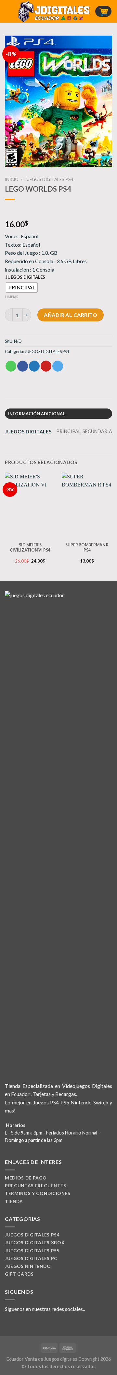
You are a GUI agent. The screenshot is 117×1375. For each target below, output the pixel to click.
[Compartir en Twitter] (34, 366)
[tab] (58, 413)
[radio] (21, 287)
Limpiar (12, 297)
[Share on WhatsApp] (11, 366)
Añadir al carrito (70, 315)
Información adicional (36, 413)
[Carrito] (103, 11)
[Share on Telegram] (57, 366)
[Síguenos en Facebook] (8, 1324)
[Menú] (9, 11)
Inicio (12, 179)
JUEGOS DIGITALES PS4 (49, 179)
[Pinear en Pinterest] (46, 366)
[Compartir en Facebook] (22, 366)
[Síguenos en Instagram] (17, 1324)
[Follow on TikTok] (24, 1324)
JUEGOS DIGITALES (25, 277)
